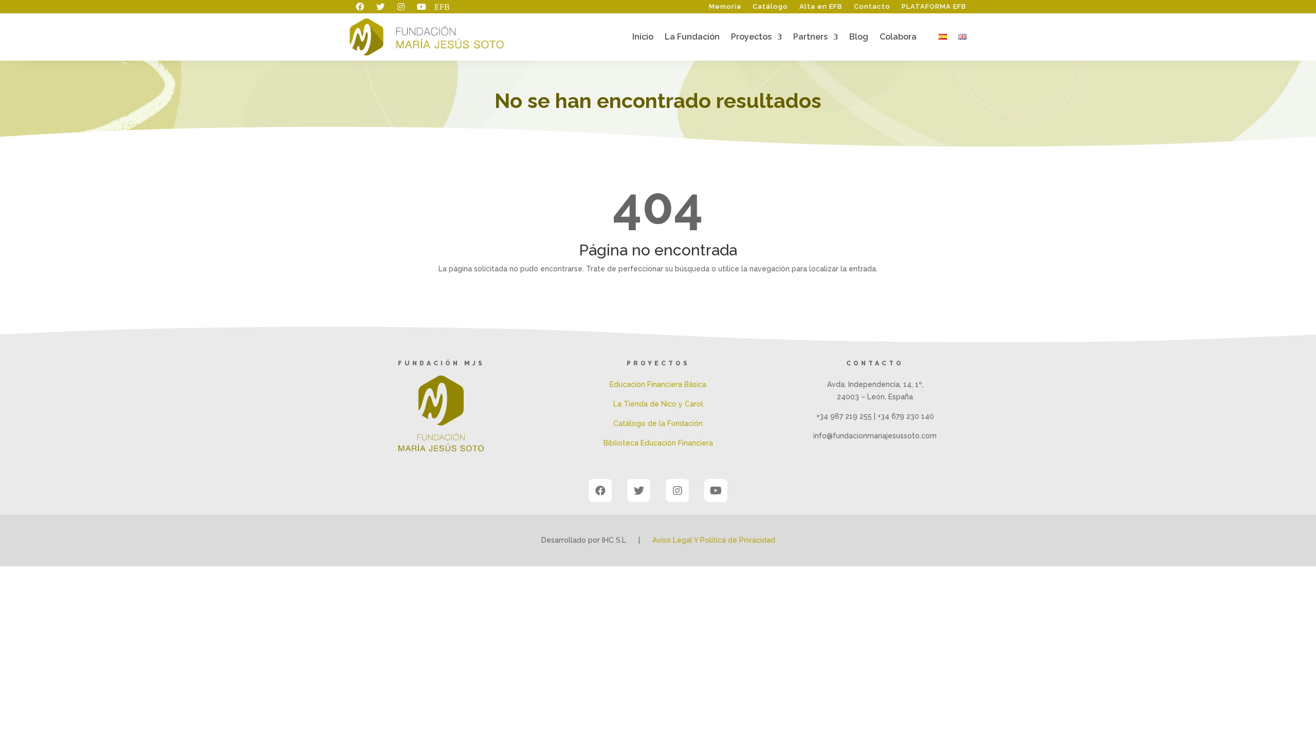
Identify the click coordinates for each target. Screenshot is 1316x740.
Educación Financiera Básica (658, 384)
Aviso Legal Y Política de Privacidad (713, 540)
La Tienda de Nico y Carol (658, 404)
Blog (858, 37)
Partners (810, 37)
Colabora (898, 37)
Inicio (642, 37)
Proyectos (751, 37)
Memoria (725, 6)
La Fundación (692, 37)
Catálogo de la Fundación (658, 423)
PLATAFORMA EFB (934, 6)
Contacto (872, 6)
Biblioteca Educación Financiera (658, 443)
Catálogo (770, 6)
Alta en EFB (821, 6)
